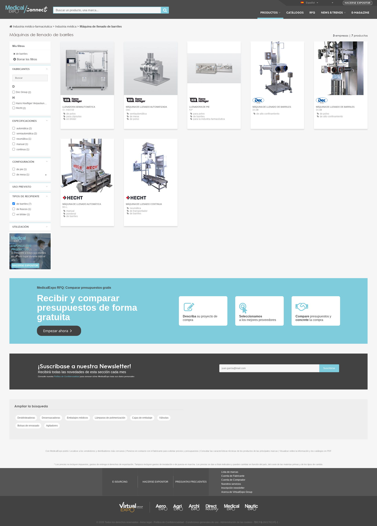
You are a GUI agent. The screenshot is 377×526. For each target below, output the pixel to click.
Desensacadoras (51, 417)
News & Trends (332, 12)
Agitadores (52, 425)
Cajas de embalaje (142, 417)
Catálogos (295, 12)
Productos (269, 12)
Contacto (87, 48)
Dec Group (23, 92)
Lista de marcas (229, 472)
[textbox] (107, 10)
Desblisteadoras (26, 417)
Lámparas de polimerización (110, 417)
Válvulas (163, 417)
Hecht (21, 108)
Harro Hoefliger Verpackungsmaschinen (32, 103)
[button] (30, 69)
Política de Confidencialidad (66, 376)
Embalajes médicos (77, 417)
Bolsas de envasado (28, 425)
